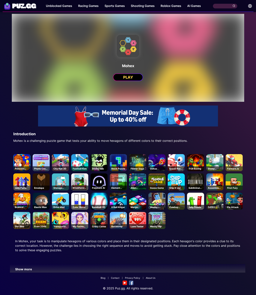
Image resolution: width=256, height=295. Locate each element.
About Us (150, 277)
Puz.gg (120, 288)
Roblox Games (171, 6)
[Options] (250, 6)
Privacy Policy (132, 277)
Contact (115, 277)
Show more (23, 269)
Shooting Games (143, 6)
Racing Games (88, 6)
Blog (103, 277)
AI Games (194, 6)
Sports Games (115, 6)
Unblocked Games (59, 6)
